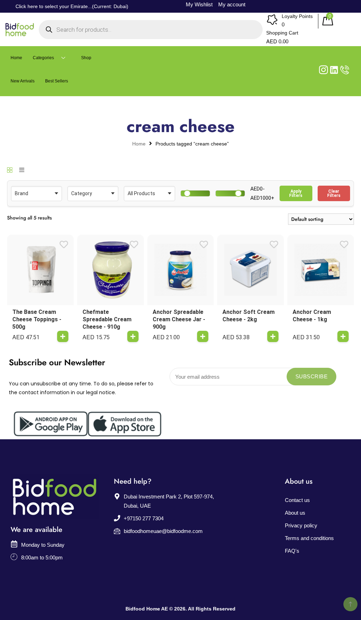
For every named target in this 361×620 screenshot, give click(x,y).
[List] (21, 170)
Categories (43, 57)
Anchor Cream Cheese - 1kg (312, 316)
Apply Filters (295, 193)
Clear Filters (334, 193)
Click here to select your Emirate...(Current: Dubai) (72, 6)
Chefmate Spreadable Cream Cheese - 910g (106, 319)
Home (16, 57)
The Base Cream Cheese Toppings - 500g (36, 319)
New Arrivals (23, 81)
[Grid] (9, 170)
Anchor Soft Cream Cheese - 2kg (248, 316)
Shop (86, 57)
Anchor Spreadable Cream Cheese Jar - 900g (179, 319)
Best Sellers (56, 81)
